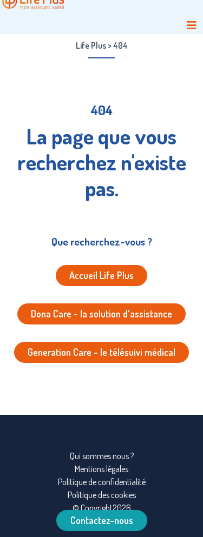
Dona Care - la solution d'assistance (101, 314)
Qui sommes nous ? (102, 455)
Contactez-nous (101, 520)
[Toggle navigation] (191, 25)
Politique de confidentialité (102, 481)
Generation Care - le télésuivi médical (101, 352)
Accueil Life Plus (101, 275)
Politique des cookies (102, 494)
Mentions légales (101, 468)
